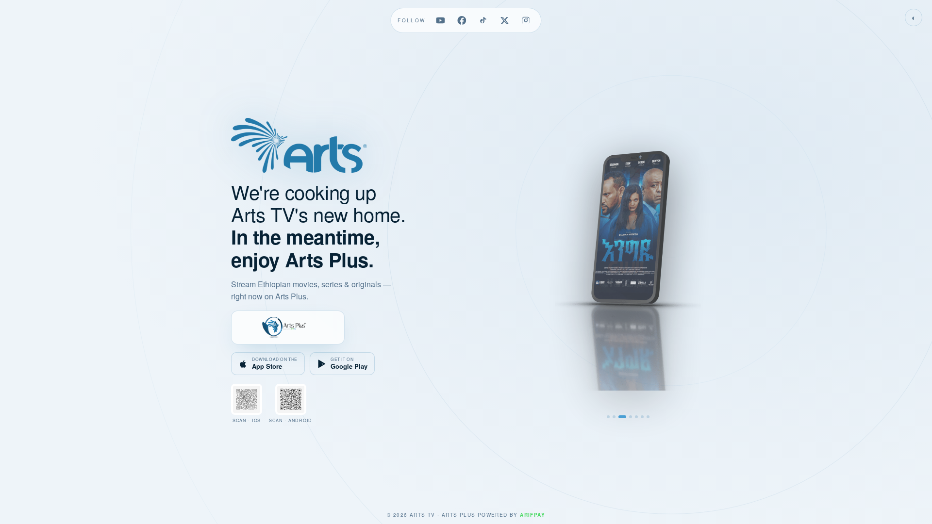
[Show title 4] (630, 416)
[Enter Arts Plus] (288, 327)
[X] (505, 20)
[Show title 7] (648, 416)
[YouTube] (441, 20)
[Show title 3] (622, 416)
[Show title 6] (642, 416)
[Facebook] (462, 20)
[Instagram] (526, 20)
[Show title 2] (614, 416)
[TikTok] (483, 20)
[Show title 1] (608, 416)
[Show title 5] (636, 416)
